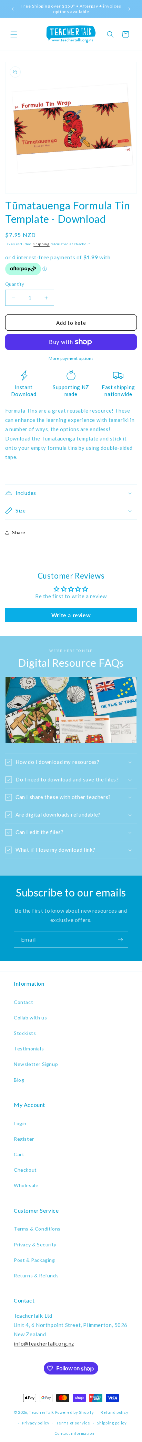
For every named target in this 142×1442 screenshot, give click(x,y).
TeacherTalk (41, 1412)
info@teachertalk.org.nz (44, 1343)
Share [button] (19, 532)
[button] (13, 34)
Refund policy (114, 1412)
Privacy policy (36, 1423)
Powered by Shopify (74, 1412)
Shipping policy (112, 1423)
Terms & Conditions (37, 1229)
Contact (23, 1002)
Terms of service (73, 1423)
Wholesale (26, 1185)
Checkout (25, 1170)
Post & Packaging (34, 1260)
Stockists (25, 1033)
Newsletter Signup (36, 1064)
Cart (19, 1154)
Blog (19, 1080)
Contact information (74, 1433)
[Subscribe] (120, 940)
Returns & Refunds (36, 1275)
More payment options (71, 358)
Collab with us (30, 1017)
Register (24, 1139)
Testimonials (29, 1048)
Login (20, 1123)
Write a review (71, 615)
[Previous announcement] (12, 9)
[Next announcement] (129, 9)
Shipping (41, 244)
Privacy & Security (35, 1244)
